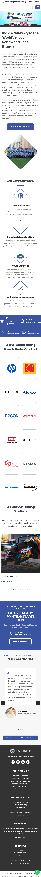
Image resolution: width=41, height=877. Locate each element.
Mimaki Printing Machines (20, 784)
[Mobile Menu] (37, 7)
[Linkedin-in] (23, 762)
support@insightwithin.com (20, 863)
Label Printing (20, 810)
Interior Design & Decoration (20, 813)
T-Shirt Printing (21, 815)
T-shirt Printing (10, 576)
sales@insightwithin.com (20, 860)
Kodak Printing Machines (20, 778)
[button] (30, 7)
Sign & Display (20, 807)
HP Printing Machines (20, 776)
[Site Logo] (12, 7)
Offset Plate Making (20, 805)
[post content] (20, 553)
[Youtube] (28, 762)
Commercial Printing (20, 802)
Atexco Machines (21, 789)
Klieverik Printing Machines (20, 781)
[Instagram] (18, 762)
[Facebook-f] (13, 762)
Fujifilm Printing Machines (20, 786)
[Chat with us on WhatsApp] (37, 872)
